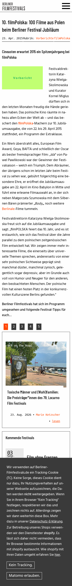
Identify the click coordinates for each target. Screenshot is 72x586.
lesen (56, 421)
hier (57, 555)
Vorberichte (45, 38)
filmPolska (62, 38)
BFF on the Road (20, 345)
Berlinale (8, 209)
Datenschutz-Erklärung (46, 521)
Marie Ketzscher (48, 414)
